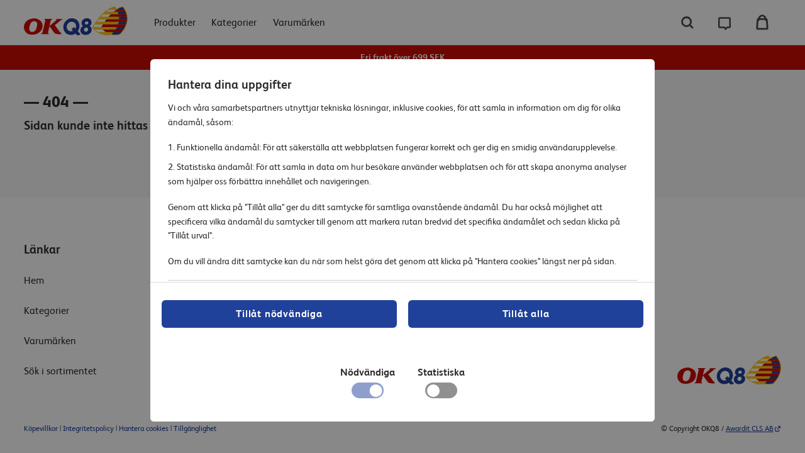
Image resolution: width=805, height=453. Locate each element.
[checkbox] (441, 394)
